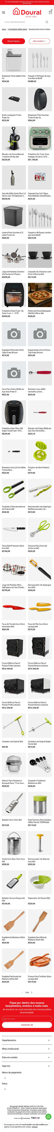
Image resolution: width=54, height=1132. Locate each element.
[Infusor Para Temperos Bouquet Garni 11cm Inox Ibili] (14, 765)
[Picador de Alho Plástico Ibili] (40, 451)
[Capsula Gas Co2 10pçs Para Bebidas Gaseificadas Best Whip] (40, 177)
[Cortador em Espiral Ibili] (14, 726)
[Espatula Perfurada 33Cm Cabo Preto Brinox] (14, 334)
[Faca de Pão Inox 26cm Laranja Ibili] (40, 608)
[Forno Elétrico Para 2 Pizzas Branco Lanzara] (40, 686)
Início (4, 29)
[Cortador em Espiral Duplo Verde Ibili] (40, 726)
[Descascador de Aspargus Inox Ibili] (40, 569)
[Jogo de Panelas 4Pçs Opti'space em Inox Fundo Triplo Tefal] (14, 569)
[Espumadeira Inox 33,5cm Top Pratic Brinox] (40, 334)
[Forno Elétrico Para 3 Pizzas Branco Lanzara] (40, 647)
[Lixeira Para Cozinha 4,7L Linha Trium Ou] (14, 217)
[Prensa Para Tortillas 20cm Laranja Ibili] (40, 960)
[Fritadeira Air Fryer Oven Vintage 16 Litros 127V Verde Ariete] (40, 138)
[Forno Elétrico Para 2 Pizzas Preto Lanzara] (14, 686)
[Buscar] (46, 22)
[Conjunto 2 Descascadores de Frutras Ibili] (14, 491)
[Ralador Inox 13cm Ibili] (14, 804)
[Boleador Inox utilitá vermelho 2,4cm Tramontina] (40, 373)
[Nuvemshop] (22, 1119)
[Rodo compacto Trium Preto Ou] (14, 99)
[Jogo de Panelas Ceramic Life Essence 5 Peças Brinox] (14, 256)
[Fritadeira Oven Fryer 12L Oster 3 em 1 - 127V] (14, 295)
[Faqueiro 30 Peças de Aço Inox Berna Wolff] (40, 60)
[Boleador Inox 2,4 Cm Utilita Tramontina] (14, 451)
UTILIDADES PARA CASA (17, 29)
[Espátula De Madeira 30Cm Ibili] (14, 921)
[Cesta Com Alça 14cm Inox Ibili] (14, 843)
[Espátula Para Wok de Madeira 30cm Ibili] (40, 921)
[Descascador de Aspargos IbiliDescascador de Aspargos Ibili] (40, 491)
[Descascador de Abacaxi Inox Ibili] (40, 843)
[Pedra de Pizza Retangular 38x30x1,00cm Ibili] (40, 295)
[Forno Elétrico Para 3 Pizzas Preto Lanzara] (14, 647)
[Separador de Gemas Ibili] (40, 882)
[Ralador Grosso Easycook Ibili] (14, 882)
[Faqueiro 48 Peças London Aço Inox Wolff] (40, 217)
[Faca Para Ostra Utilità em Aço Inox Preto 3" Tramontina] (14, 373)
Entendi (34, 1127)
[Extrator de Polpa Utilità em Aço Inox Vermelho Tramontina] (40, 412)
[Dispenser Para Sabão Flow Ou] (14, 60)
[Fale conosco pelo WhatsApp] (48, 1117)
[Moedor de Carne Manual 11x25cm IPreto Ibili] (14, 138)
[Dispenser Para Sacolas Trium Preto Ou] (40, 99)
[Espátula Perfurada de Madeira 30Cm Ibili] (14, 960)
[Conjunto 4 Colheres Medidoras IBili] (40, 765)
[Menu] (4, 12)
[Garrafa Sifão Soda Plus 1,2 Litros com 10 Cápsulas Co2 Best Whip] (14, 177)
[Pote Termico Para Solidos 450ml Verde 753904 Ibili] (40, 804)
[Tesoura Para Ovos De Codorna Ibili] (40, 530)
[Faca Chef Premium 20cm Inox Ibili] (14, 530)
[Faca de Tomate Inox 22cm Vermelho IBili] (14, 608)
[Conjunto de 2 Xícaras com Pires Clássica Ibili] (40, 256)
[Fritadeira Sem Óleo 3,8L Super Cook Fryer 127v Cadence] (14, 412)
